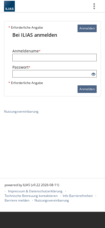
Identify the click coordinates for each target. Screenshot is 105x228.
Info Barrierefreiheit (78, 195)
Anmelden (87, 28)
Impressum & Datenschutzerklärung (35, 191)
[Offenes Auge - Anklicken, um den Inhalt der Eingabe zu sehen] (93, 74)
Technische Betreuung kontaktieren (31, 195)
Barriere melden (17, 200)
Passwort (21, 67)
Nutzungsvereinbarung (21, 111)
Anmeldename (26, 50)
